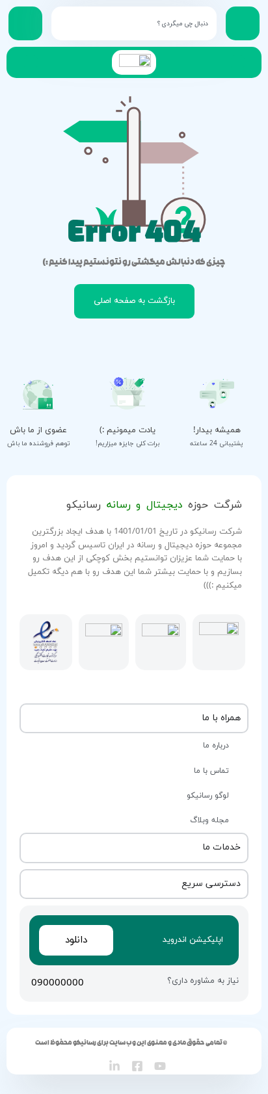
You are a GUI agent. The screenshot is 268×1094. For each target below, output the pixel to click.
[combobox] (134, 23)
